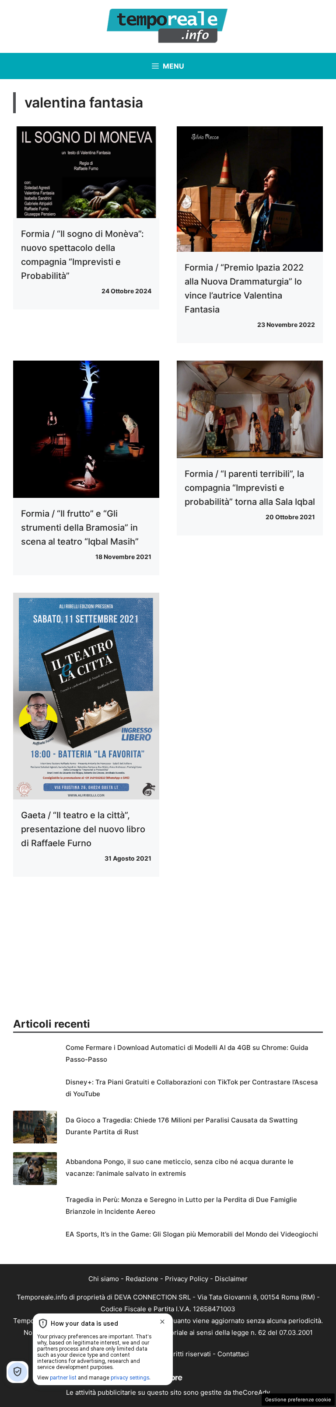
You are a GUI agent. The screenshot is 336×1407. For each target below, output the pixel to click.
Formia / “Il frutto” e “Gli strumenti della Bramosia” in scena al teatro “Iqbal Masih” (80, 527)
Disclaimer (231, 1279)
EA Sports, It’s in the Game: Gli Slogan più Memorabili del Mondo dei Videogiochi (192, 1234)
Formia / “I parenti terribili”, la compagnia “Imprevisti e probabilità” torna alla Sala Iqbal (250, 488)
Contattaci (233, 1354)
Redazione (142, 1279)
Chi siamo (103, 1279)
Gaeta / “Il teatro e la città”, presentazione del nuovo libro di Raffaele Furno (83, 829)
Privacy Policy (186, 1279)
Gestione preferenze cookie (298, 1400)
